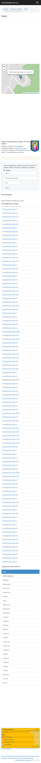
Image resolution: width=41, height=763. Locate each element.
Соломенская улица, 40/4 (10, 305)
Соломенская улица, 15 (10, 279)
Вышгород (6, 613)
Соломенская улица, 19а (10, 428)
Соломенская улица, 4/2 (10, 287)
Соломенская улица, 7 (9, 313)
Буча (4, 600)
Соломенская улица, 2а (10, 213)
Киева (16, 146)
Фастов (5, 679)
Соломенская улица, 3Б (10, 484)
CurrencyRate (5, 749)
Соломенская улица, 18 (10, 239)
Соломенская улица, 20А (10, 543)
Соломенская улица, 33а (10, 420)
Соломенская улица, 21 (10, 246)
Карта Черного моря (28, 756)
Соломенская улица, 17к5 (10, 435)
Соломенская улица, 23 (10, 268)
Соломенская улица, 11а (10, 216)
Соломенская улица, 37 (10, 387)
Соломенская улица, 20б (10, 394)
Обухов (5, 637)
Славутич (6, 658)
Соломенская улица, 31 (10, 409)
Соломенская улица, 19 (10, 350)
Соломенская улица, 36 (10, 361)
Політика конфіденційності (25, 758)
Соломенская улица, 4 (9, 424)
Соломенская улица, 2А (10, 446)
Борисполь (6, 592)
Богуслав (6, 588)
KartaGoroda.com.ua (9, 2)
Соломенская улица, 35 (10, 302)
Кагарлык (6, 633)
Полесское (6, 646)
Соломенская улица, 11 (10, 298)
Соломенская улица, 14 (10, 220)
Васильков (6, 605)
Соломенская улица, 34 (10, 398)
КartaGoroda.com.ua (34, 93)
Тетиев (5, 670)
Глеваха (5, 617)
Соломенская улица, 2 (9, 317)
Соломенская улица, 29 (10, 324)
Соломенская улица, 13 (10, 254)
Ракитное (6, 650)
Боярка (5, 596)
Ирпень (5, 629)
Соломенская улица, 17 (10, 209)
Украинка (6, 674)
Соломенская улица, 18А (10, 502)
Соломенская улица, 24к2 (10, 339)
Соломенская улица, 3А (10, 495)
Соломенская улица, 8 (9, 372)
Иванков (5, 625)
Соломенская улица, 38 (10, 320)
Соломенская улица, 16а (10, 354)
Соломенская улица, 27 (10, 406)
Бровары (6, 580)
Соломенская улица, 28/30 (11, 331)
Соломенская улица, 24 (10, 250)
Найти (7, 188)
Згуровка (6, 621)
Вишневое (6, 609)
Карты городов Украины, (24, 760)
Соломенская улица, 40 (10, 417)
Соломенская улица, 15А (10, 461)
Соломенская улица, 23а (10, 291)
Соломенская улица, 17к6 (10, 443)
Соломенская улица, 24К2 (10, 472)
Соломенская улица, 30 (10, 309)
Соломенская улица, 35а (10, 369)
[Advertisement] (20, 42)
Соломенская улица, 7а (10, 283)
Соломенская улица (20, 148)
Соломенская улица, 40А (10, 432)
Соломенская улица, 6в (10, 272)
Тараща (5, 666)
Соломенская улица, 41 (10, 376)
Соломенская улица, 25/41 (11, 413)
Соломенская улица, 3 (9, 228)
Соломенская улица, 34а (10, 224)
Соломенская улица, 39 (10, 383)
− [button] (4, 69)
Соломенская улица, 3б (10, 235)
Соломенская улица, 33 (10, 231)
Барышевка (7, 584)
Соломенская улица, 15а (10, 261)
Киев (25, 9)
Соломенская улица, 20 (10, 365)
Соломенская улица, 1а (10, 402)
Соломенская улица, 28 (10, 343)
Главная (5, 9)
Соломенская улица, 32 (10, 346)
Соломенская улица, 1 (9, 242)
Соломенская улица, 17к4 (10, 439)
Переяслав (6, 642)
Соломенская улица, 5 (9, 265)
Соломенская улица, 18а (10, 335)
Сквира (5, 654)
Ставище (6, 662)
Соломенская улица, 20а (10, 294)
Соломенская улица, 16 (10, 257)
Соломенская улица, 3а (10, 328)
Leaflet (25, 93)
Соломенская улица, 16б (10, 357)
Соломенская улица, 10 (10, 276)
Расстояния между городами (10, 756)
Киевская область (16, 9)
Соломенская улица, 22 (10, 391)
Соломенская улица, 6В (10, 550)
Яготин (5, 683)
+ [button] (4, 66)
